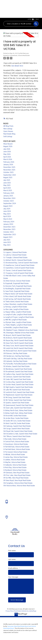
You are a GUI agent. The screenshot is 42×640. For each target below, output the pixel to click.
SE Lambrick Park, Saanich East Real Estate (18, 392)
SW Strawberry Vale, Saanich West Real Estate (20, 434)
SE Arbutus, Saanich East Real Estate (16, 366)
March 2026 (7, 159)
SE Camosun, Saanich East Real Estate (16, 377)
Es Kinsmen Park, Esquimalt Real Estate (17, 286)
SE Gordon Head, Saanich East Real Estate (18, 384)
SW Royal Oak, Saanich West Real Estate (17, 431)
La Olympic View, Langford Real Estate (17, 322)
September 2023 (9, 234)
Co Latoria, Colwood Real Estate (14, 255)
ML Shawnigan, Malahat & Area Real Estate (18, 333)
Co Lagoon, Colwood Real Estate (15, 252)
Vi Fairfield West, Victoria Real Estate (16, 449)
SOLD (37, 19)
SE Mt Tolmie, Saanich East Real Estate (17, 400)
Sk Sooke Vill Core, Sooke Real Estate (16, 421)
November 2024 (9, 198)
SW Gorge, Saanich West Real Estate (16, 428)
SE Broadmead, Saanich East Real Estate (17, 371)
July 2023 (6, 240)
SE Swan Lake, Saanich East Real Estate (17, 408)
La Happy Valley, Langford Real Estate (17, 312)
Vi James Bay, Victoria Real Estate (15, 457)
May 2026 (6, 154)
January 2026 (8, 164)
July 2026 (6, 149)
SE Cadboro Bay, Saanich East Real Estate (18, 374)
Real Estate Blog (9, 134)
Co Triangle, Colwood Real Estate (15, 257)
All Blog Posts (8, 126)
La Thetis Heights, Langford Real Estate (17, 325)
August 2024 (7, 206)
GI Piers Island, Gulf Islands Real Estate (17, 296)
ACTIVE (29, 19)
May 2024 (6, 214)
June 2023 (7, 242)
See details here (17, 66)
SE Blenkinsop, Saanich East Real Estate (17, 369)
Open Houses (8, 131)
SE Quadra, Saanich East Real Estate (16, 403)
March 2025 (7, 190)
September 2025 (9, 175)
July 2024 (6, 209)
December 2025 (9, 167)
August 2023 (7, 237)
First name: (12, 550)
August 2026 (7, 146)
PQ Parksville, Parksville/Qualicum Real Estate (19, 364)
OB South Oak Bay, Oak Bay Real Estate (17, 358)
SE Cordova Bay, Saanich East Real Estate (18, 382)
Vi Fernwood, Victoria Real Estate (15, 452)
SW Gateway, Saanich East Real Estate (17, 426)
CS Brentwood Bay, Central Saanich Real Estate (20, 263)
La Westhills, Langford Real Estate (15, 327)
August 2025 (7, 177)
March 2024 (7, 219)
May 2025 (6, 185)
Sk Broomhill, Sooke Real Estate (15, 415)
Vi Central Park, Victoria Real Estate (16, 441)
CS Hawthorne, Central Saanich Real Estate (18, 265)
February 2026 (8, 162)
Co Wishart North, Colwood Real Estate (17, 260)
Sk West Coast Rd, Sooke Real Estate (16, 423)
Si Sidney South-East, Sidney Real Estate (17, 413)
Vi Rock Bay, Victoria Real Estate (15, 467)
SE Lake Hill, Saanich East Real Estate (16, 390)
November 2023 (9, 229)
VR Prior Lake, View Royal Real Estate (16, 475)
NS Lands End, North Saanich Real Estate (18, 348)
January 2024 (8, 224)
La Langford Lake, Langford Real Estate (17, 314)
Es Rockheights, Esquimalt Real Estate (16, 288)
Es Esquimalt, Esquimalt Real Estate (16, 283)
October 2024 (8, 201)
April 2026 (7, 157)
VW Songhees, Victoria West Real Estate (17, 483)
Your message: (13, 577)
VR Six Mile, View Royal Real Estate (16, 478)
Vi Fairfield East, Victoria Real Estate (16, 447)
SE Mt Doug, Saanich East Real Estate (16, 397)
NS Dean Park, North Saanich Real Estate (18, 343)
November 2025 (9, 170)
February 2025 (8, 193)
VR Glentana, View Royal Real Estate (16, 472)
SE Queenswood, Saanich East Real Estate (18, 405)
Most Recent (8, 144)
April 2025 (7, 188)
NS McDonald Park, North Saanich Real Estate (19, 351)
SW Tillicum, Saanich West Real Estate (17, 436)
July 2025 (6, 180)
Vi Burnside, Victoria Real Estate (14, 439)
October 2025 (8, 172)
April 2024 (7, 216)
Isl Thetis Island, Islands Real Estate (16, 301)
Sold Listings (7, 136)
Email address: (13, 568)
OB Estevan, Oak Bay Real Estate (15, 353)
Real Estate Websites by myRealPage (25, 611)
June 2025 (7, 183)
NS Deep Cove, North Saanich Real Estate (18, 345)
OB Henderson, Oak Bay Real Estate (16, 356)
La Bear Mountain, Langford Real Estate (17, 304)
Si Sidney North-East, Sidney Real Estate (17, 410)
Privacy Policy (9, 611)
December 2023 (9, 227)
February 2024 (8, 222)
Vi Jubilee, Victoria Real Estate (14, 460)
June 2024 (7, 211)
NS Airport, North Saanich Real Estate (17, 335)
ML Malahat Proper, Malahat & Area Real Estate (20, 330)
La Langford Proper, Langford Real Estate (18, 317)
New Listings (7, 129)
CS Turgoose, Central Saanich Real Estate (18, 273)
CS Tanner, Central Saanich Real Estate (17, 270)
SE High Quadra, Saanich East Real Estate (18, 387)
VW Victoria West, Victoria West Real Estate (19, 485)
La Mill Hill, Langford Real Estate (15, 320)
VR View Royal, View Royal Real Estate (17, 480)
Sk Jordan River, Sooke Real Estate (15, 418)
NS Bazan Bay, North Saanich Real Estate (18, 340)
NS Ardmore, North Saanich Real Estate (17, 338)
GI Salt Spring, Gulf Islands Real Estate (17, 299)
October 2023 (8, 232)
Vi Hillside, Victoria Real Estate (14, 454)
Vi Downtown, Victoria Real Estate (19, 55)
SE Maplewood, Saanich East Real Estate (17, 395)
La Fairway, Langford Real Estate (15, 307)
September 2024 (9, 203)
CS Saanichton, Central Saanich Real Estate (18, 268)
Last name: (12, 559)
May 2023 (6, 245)
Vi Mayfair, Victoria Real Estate (14, 462)
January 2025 (8, 196)
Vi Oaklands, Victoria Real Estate (15, 465)
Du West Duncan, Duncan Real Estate (16, 281)
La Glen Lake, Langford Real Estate (16, 309)
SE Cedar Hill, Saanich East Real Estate (17, 379)
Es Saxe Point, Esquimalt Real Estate (16, 291)
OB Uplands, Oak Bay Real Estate (15, 361)
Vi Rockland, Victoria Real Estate (14, 470)
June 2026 (7, 151)
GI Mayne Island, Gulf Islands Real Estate (17, 294)
